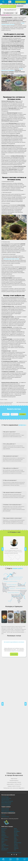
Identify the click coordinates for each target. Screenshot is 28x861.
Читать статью (14, 654)
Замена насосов (5, 810)
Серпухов (16, 848)
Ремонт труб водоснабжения (7, 811)
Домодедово (17, 831)
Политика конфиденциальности (14, 852)
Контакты (3, 814)
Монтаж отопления (5, 805)
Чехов (15, 838)
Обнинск (3, 834)
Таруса (3, 838)
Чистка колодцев (5, 808)
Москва (15, 834)
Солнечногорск (4, 837)
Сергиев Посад (4, 848)
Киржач (15, 832)
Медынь (16, 844)
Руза (15, 837)
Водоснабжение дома (6, 802)
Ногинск (16, 845)
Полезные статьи (5, 816)
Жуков (2, 841)
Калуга (3, 831)
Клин (2, 842)
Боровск (16, 829)
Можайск (3, 832)
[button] (2, 549)
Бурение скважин (5, 799)
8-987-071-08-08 (21, 1)
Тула (15, 849)
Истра (15, 841)
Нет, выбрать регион (8, 13)
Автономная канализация (7, 801)
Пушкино (16, 846)
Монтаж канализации (6, 804)
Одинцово (16, 835)
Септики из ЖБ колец (6, 798)
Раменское (3, 835)
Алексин (16, 839)
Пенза (2, 846)
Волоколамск (4, 839)
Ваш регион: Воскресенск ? (8, 6)
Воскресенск (4, 849)
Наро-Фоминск (4, 845)
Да (16, 13)
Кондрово (3, 844)
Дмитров (3, 829)
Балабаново (4, 828)
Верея (15, 828)
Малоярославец (17, 842)
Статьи (5, 399)
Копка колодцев (5, 796)
